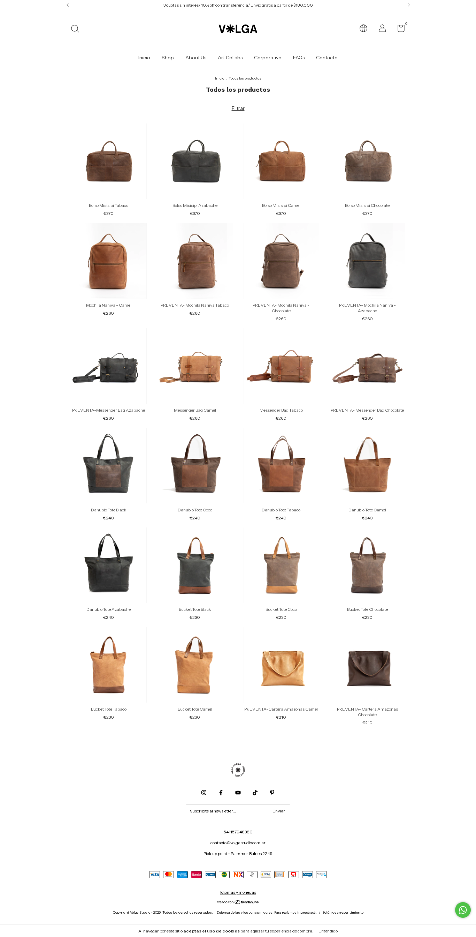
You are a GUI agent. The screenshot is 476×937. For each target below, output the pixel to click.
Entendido (328, 931)
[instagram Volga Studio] (204, 792)
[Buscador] (77, 29)
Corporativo (268, 57)
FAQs (299, 57)
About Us (195, 57)
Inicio (144, 57)
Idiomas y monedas (238, 892)
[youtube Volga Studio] (238, 792)
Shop (168, 57)
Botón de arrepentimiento (342, 912)
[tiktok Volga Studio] (255, 792)
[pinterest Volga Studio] (272, 792)
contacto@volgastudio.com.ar (238, 842)
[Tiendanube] (238, 903)
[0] (398, 30)
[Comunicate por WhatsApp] (463, 910)
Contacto (327, 57)
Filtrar (238, 108)
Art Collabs (230, 57)
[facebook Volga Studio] (221, 792)
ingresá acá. (307, 912)
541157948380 (238, 831)
